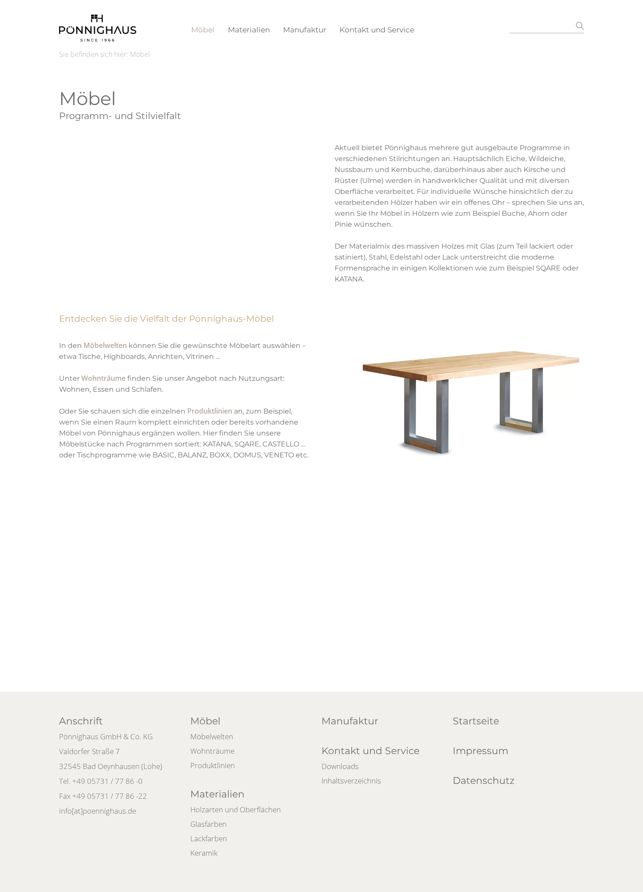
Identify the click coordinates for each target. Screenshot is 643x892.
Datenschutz (483, 781)
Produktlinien (209, 411)
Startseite (476, 721)
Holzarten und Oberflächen (235, 809)
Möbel (203, 29)
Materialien (249, 29)
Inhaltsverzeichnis (351, 781)
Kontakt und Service (376, 29)
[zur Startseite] (97, 24)
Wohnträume (103, 378)
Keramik (203, 853)
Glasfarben (208, 824)
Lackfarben (208, 838)
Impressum (480, 751)
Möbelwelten (105, 345)
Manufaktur (304, 29)
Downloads (340, 766)
